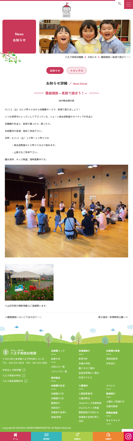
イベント (110, 385)
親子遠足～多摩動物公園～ (112, 317)
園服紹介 (55, 403)
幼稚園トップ (58, 350)
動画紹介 (110, 393)
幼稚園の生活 (58, 385)
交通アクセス (85, 377)
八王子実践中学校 (11, 375)
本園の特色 (84, 363)
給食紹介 (55, 407)
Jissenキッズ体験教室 (90, 403)
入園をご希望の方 (115, 401)
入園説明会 (84, 398)
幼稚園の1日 (57, 398)
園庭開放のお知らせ (89, 412)
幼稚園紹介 (84, 350)
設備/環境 (56, 417)
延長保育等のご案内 (89, 372)
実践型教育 (112, 358)
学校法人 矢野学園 (11, 370)
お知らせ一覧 (58, 366)
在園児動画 (112, 406)
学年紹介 (110, 363)
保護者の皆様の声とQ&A (89, 418)
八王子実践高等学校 (12, 381)
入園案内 (83, 385)
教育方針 (83, 358)
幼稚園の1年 (57, 393)
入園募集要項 (85, 393)
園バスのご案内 (87, 368)
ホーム (15, 439)
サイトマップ (113, 420)
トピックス (76, 70)
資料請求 (55, 377)
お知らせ (55, 70)
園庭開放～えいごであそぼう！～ (24, 317)
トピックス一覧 (59, 371)
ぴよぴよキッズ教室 (89, 407)
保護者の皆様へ (59, 412)
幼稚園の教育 (113, 350)
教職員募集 (112, 412)
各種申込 (77, 439)
